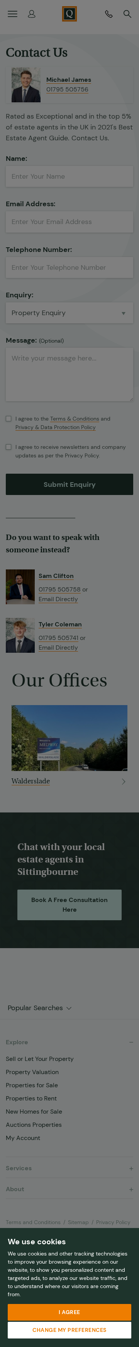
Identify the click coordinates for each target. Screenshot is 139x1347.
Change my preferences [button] (69, 1329)
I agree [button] (69, 1312)
